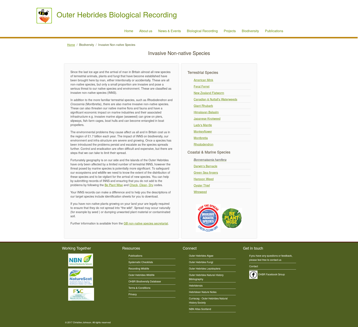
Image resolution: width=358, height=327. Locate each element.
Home (128, 30)
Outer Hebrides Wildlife (141, 275)
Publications (274, 30)
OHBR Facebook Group (271, 274)
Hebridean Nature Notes (202, 292)
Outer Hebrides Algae (201, 255)
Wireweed (200, 192)
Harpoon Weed (204, 179)
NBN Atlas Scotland (200, 309)
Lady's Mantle (203, 125)
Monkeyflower (203, 131)
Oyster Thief (202, 185)
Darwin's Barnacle (205, 166)
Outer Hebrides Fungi (201, 262)
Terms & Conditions (139, 287)
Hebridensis (196, 285)
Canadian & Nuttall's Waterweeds (215, 99)
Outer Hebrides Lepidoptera (204, 268)
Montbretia (201, 138)
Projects (230, 30)
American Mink (203, 80)
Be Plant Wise (114, 185)
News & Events (169, 30)
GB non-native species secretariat (146, 223)
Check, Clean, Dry (141, 185)
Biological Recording (202, 30)
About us (145, 30)
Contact (253, 266)
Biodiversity (250, 30)
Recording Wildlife (138, 268)
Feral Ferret (201, 86)
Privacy (132, 294)
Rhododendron (203, 144)
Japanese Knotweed (207, 118)
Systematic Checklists (140, 262)
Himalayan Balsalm (206, 112)
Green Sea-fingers (206, 172)
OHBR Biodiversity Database (144, 281)
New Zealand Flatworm (209, 93)
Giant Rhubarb (203, 106)
